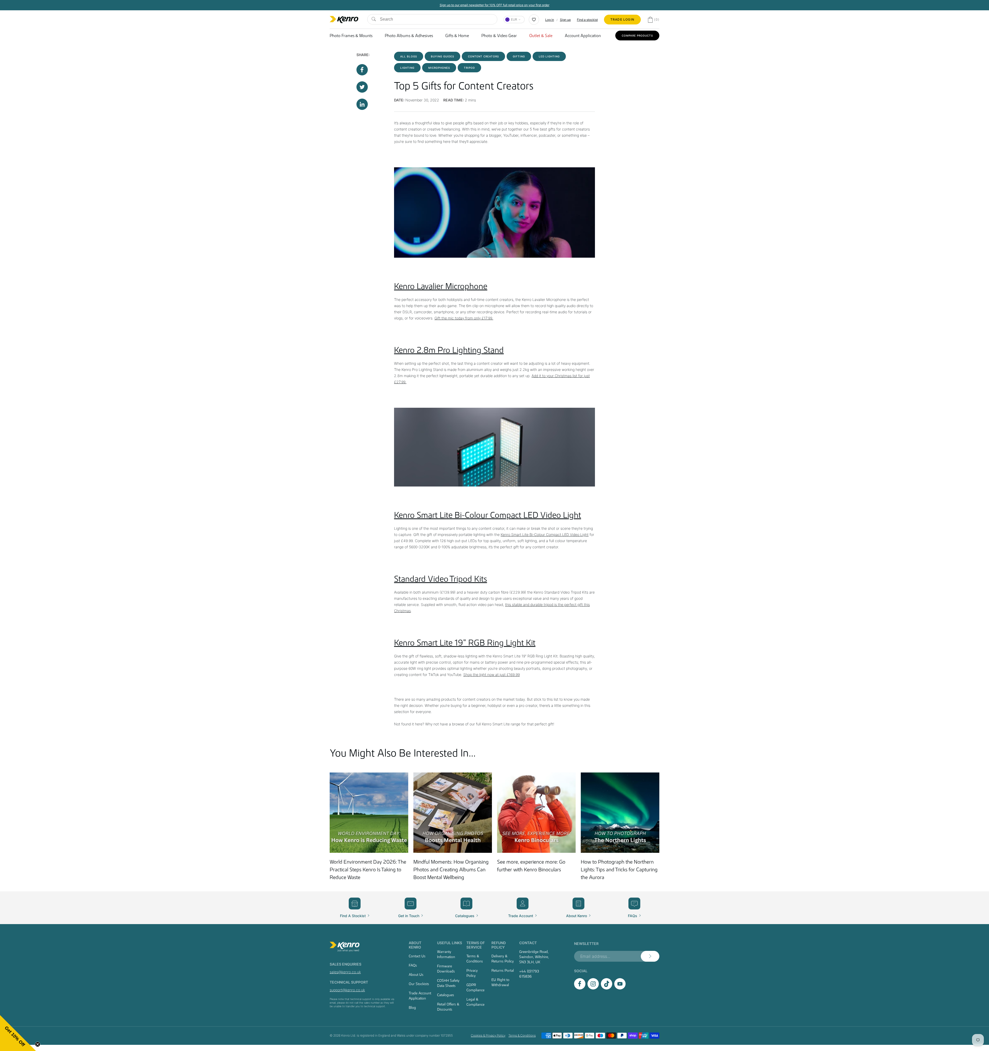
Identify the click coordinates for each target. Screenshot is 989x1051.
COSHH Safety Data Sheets (448, 983)
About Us (416, 974)
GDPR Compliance (475, 987)
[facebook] (579, 988)
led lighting (549, 56)
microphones (439, 67)
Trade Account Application (420, 996)
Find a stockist (587, 20)
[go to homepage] (363, 947)
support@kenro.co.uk (347, 990)
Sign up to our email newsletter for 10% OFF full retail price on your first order (494, 5)
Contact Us (417, 956)
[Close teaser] (37, 1044)
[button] (18, 1033)
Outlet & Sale (540, 35)
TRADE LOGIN (622, 19)
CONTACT (528, 943)
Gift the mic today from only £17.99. (463, 318)
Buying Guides (442, 56)
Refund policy (498, 945)
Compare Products (637, 35)
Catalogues (445, 995)
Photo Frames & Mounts (351, 35)
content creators (483, 56)
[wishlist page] (534, 19)
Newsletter (586, 943)
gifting (519, 56)
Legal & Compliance (475, 1002)
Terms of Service (475, 945)
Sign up (565, 20)
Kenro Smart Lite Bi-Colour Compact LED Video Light (487, 515)
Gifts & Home (457, 35)
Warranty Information (446, 954)
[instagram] (593, 988)
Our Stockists (419, 983)
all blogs (408, 56)
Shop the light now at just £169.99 (491, 674)
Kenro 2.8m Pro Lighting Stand (449, 350)
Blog (412, 1007)
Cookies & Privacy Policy (488, 1035)
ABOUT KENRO (415, 945)
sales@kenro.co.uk (345, 972)
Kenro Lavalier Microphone (440, 286)
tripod (469, 67)
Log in (549, 20)
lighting (407, 67)
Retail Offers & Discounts (448, 1007)
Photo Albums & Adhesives (409, 35)
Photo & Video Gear (499, 35)
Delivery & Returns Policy (502, 958)
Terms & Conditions (474, 958)
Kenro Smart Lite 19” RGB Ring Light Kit (464, 643)
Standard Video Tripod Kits (440, 579)
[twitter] (606, 988)
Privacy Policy (472, 973)
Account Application (583, 35)
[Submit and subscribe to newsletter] (650, 956)
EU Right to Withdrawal (500, 982)
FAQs (413, 965)
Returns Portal (502, 970)
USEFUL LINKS (449, 943)
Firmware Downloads (446, 969)
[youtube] (620, 988)
